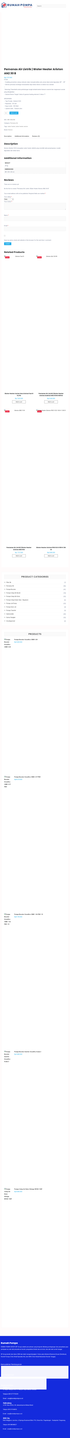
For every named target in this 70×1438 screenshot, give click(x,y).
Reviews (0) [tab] (36, 136)
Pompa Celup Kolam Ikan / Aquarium (17, 600)
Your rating (8, 197)
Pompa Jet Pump (11, 603)
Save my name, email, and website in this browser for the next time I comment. (27, 240)
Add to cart (14, 113)
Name (6, 215)
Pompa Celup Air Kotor (13, 596)
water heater (11, 126)
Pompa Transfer (11, 610)
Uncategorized (10, 621)
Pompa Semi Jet (11, 607)
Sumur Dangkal (10, 617)
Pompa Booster (11, 589)
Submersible (10, 614)
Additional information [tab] (22, 136)
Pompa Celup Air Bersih (13, 593)
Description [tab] (8, 136)
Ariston (10, 130)
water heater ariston (22, 126)
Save (8, 257)
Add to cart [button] (19, 402)
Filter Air (8, 582)
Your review (8, 201)
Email (6, 225)
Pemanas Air (14, 123)
